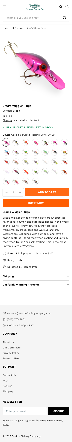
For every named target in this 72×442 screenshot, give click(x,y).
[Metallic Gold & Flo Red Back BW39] (64, 152)
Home (5, 28)
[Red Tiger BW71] (6, 161)
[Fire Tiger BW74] (35, 171)
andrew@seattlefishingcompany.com (29, 313)
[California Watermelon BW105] (6, 181)
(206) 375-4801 (16, 319)
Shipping (7, 120)
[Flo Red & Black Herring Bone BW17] (64, 161)
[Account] (61, 7)
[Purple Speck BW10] (15, 152)
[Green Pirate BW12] (45, 142)
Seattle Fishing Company (26, 436)
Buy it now (36, 203)
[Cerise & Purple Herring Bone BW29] (6, 142)
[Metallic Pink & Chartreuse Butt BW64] (15, 181)
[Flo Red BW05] (25, 171)
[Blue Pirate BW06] (6, 152)
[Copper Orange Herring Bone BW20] (15, 161)
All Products (17, 28)
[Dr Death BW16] (64, 142)
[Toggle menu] (5, 7)
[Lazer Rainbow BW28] (35, 181)
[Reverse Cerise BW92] (6, 171)
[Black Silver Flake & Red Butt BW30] (54, 152)
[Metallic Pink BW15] (54, 142)
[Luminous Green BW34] (45, 171)
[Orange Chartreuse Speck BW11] (45, 161)
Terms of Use (46, 420)
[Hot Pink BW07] (35, 142)
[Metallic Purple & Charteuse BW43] (35, 161)
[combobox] (36, 18)
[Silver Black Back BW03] (15, 142)
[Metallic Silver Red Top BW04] (35, 152)
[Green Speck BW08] (45, 152)
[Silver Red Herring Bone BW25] (25, 181)
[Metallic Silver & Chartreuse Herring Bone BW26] (25, 161)
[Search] (65, 18)
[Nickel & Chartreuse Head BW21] (54, 161)
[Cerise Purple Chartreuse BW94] (54, 171)
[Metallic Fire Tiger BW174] (25, 152)
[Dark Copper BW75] (64, 171)
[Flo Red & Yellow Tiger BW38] (25, 142)
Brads (16, 110)
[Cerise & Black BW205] (15, 171)
